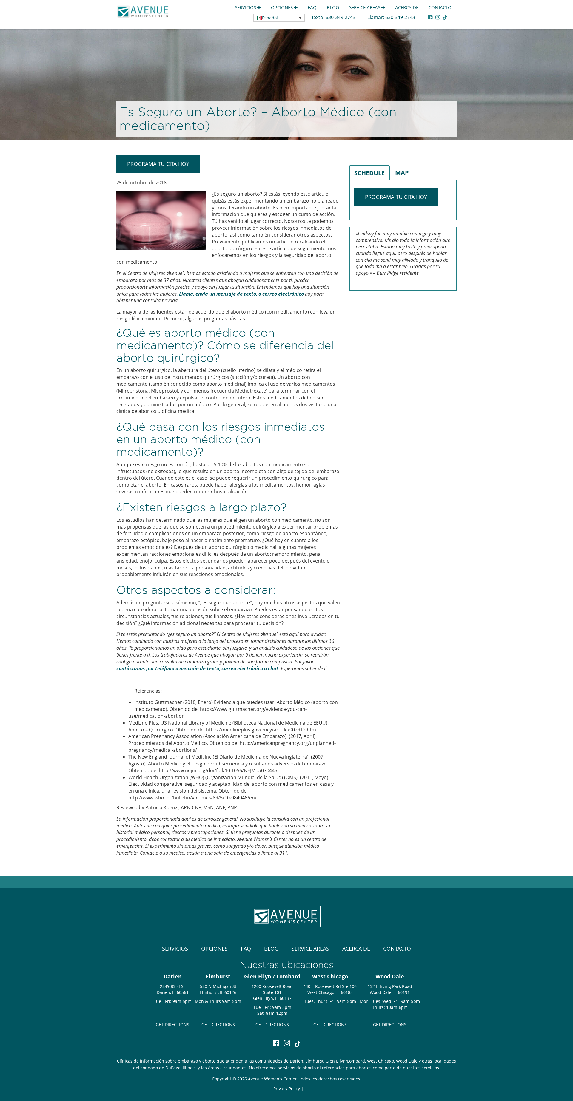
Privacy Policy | (288, 1088)
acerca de (406, 7)
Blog (333, 7)
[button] (279, 18)
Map (402, 173)
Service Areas (365, 7)
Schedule (369, 173)
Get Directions (172, 1024)
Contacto (440, 7)
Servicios (246, 7)
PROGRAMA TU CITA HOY (158, 163)
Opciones (282, 7)
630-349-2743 (341, 17)
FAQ (312, 7)
